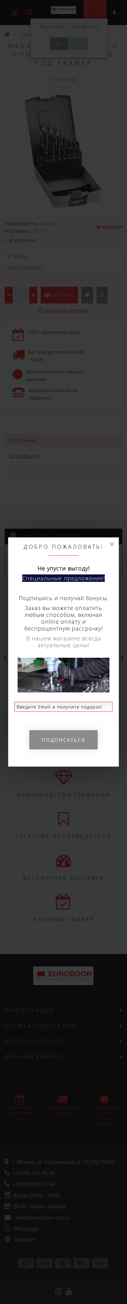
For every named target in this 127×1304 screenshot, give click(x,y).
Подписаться (64, 740)
